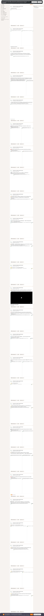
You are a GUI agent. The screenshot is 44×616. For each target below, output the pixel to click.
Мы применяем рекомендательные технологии (5, 19)
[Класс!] (11, 494)
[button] (14, 25)
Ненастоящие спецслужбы (14, 304)
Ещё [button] (4, 17)
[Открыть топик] (21, 8)
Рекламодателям (3, 16)
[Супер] (11, 494)
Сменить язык (3, 15)
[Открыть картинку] (16, 38)
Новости (2, 17)
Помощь (7, 16)
